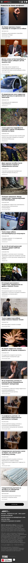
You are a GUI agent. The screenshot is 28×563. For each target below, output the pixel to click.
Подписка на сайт (12, 513)
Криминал (5, 105)
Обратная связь (5, 519)
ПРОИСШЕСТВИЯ (6, 36)
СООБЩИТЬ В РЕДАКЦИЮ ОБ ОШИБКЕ (11, 521)
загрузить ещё (14, 504)
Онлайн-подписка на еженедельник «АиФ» (13, 517)
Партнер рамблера (12, 556)
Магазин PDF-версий (7, 515)
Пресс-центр (21, 513)
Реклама (3, 513)
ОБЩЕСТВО (4, 260)
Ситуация (4, 499)
